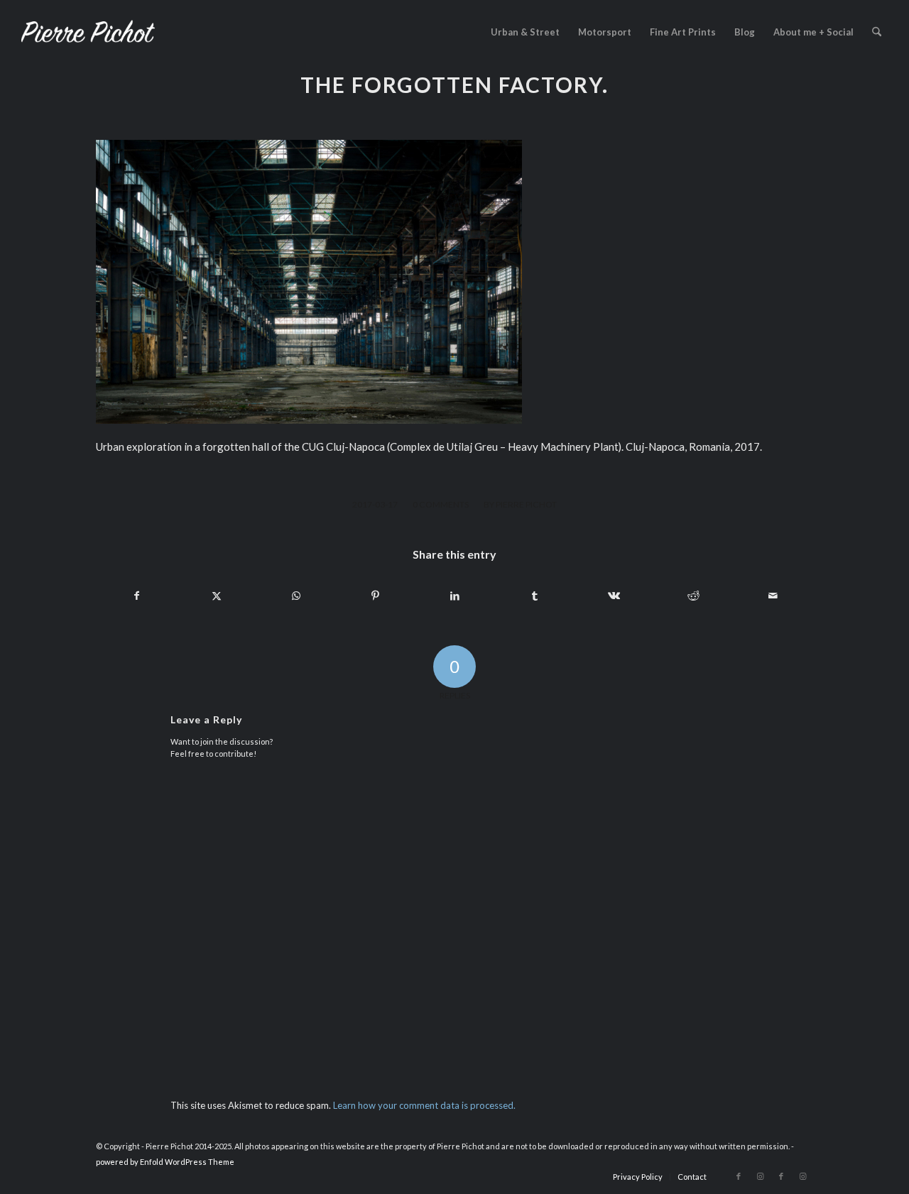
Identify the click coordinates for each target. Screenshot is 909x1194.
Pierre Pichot (526, 504)
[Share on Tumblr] (534, 595)
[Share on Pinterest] (375, 595)
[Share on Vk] (614, 595)
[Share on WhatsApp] (295, 595)
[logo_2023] (88, 32)
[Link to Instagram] (760, 1176)
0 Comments (441, 504)
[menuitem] (525, 32)
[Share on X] (216, 595)
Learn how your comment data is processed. (424, 1105)
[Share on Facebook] (136, 595)
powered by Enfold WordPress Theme (165, 1161)
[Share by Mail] (773, 595)
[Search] (877, 32)
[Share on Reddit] (693, 595)
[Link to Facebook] (738, 1176)
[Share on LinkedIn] (454, 595)
